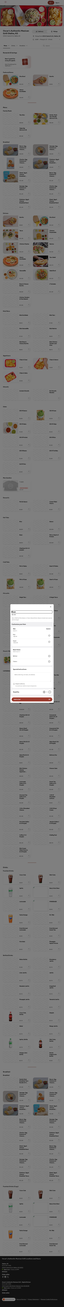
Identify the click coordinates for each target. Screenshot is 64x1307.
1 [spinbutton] (46, 692)
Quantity (16, 692)
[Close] (50, 606)
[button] (32, 699)
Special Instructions (19, 669)
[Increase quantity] (49, 692)
